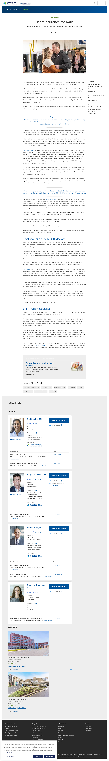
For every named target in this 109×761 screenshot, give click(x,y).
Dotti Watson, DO (40, 345)
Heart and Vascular (46, 387)
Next (84, 58)
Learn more (29, 374)
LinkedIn (88, 731)
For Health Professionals (38, 728)
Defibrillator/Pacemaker (60, 387)
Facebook (88, 726)
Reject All (38, 756)
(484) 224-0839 (57, 463)
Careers (60, 730)
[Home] (16, 3)
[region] (29, 750)
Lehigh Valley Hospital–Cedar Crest (19, 699)
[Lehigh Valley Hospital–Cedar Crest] (40, 684)
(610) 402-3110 (57, 514)
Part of (13, 669)
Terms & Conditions (37, 739)
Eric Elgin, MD (27, 269)
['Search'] (94, 3)
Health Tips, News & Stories (66, 735)
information (36, 433)
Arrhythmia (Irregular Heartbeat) (31, 387)
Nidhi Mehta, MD (28, 150)
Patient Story (54, 18)
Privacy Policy (35, 737)
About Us (61, 726)
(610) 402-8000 (21, 666)
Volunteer (61, 733)
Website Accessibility (37, 735)
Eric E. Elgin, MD (34, 527)
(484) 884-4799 (57, 454)
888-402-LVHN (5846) (11, 726)
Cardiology (80, 387)
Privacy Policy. (9, 752)
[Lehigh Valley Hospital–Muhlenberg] (40, 643)
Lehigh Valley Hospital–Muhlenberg (19, 657)
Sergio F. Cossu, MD (36, 474)
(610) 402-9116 (57, 618)
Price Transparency (63, 742)
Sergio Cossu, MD (50, 199)
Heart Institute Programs (41, 391)
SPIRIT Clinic (71, 387)
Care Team (55, 485)
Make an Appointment (59, 420)
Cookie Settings (11, 756)
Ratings (37, 423)
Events (60, 737)
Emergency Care (28, 391)
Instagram (88, 728)
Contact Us (8, 728)
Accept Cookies (49, 756)
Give (60, 728)
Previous (24, 58)
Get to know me (16, 439)
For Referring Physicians (39, 726)
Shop (60, 740)
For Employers (36, 730)
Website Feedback (37, 733)
